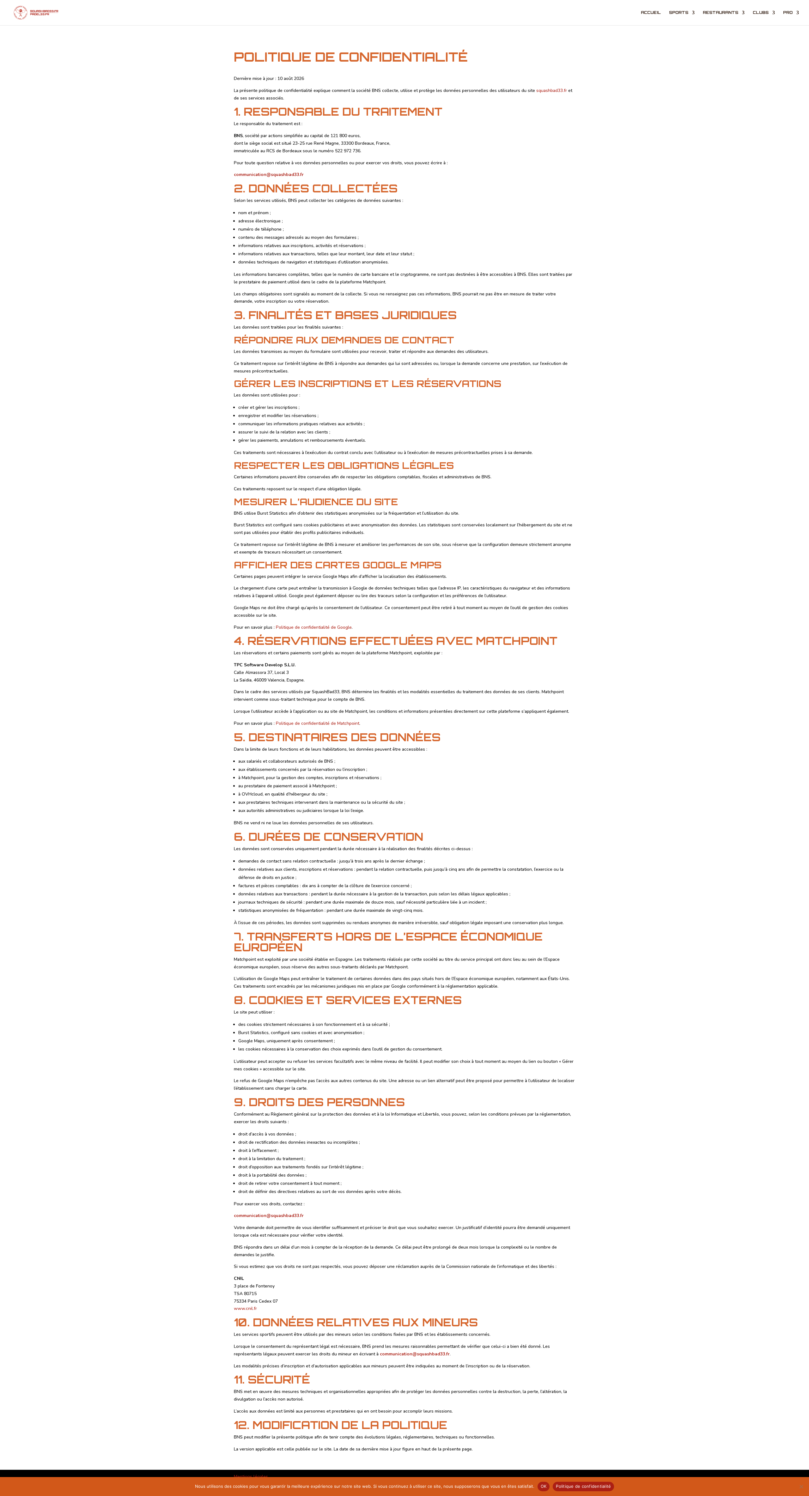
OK (544, 1486)
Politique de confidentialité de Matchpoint (317, 723)
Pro (788, 12)
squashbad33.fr (551, 91)
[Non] (801, 1486)
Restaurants (720, 12)
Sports (678, 12)
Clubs (761, 12)
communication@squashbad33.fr (269, 175)
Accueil (651, 12)
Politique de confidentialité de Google (314, 627)
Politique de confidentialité (583, 1486)
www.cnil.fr (245, 1308)
